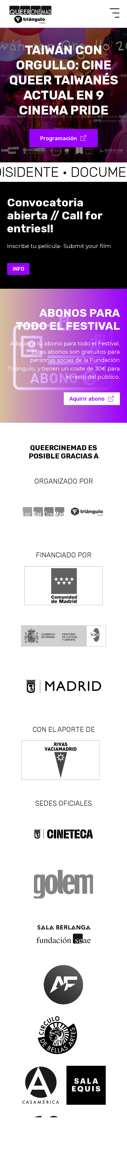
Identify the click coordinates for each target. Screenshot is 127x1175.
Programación (58, 138)
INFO (18, 269)
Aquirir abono (87, 399)
